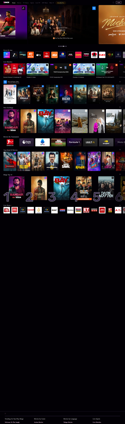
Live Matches (97, 422)
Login (118, 2)
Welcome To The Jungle (12, 422)
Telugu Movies (67, 422)
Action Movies (38, 422)
